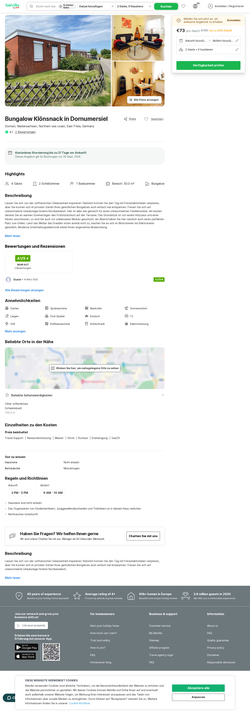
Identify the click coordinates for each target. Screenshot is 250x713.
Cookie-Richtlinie (79, 703)
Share (132, 118)
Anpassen (198, 697)
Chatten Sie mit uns (143, 536)
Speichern (157, 118)
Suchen (166, 6)
